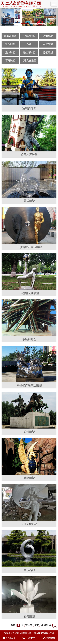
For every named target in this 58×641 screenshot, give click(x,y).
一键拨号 (30, 638)
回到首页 (10, 638)
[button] (4, 17)
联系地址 (50, 638)
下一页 (28, 625)
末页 (36, 625)
